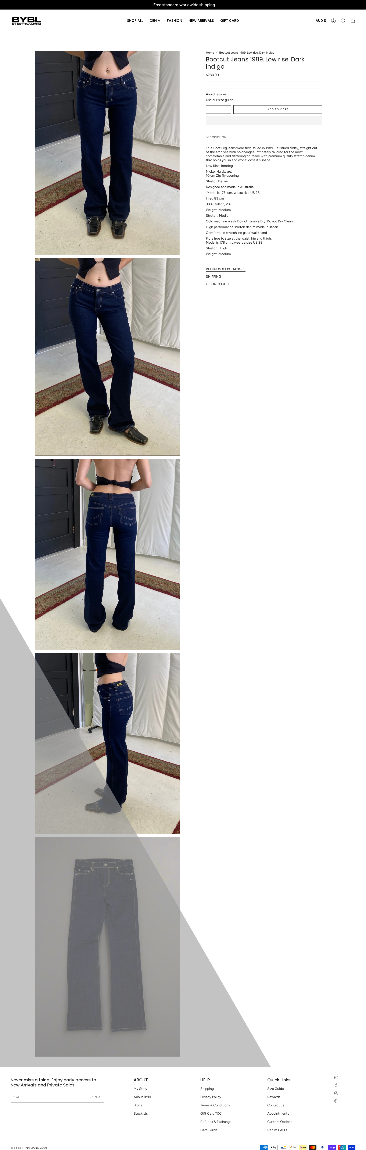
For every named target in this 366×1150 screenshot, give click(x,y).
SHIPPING (213, 277)
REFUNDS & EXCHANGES (225, 269)
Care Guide (209, 1130)
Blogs (138, 1105)
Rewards (273, 1097)
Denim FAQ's (277, 1130)
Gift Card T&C (211, 1113)
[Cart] (353, 21)
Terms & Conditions (215, 1105)
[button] (155, 21)
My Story (140, 1089)
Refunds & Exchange (216, 1122)
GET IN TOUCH (217, 284)
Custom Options (279, 1122)
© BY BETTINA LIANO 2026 (29, 1148)
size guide (225, 100)
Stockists (141, 1113)
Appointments (278, 1113)
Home (210, 52)
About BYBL (143, 1097)
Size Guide (275, 1089)
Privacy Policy (210, 1097)
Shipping (207, 1089)
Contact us (275, 1105)
